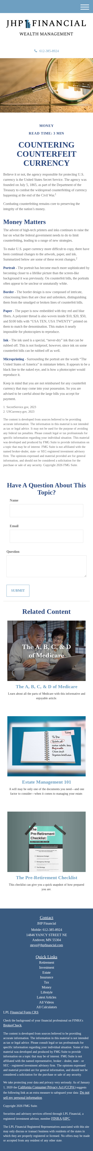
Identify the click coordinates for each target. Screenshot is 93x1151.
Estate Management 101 (46, 782)
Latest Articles (46, 997)
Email (14, 526)
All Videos (46, 1002)
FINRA (56, 1118)
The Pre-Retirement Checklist (46, 877)
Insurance (46, 977)
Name (14, 500)
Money (46, 987)
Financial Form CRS (24, 1012)
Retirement (46, 962)
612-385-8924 (49, 51)
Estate (46, 972)
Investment (46, 967)
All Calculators (46, 1007)
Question (12, 551)
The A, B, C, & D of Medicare (46, 686)
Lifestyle (47, 992)
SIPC (66, 1118)
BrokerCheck (12, 1025)
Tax (46, 982)
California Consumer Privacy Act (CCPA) (46, 1087)
